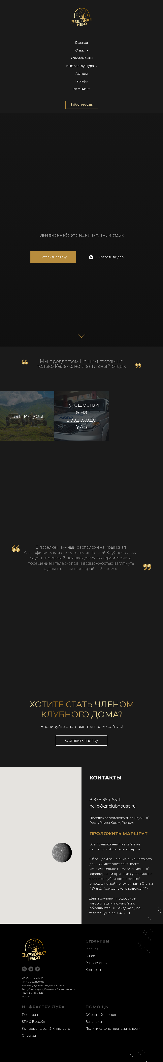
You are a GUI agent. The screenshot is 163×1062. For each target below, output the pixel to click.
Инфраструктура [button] (80, 66)
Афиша (82, 73)
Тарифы (81, 81)
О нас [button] (80, 50)
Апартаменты (81, 58)
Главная (81, 43)
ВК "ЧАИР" (81, 89)
